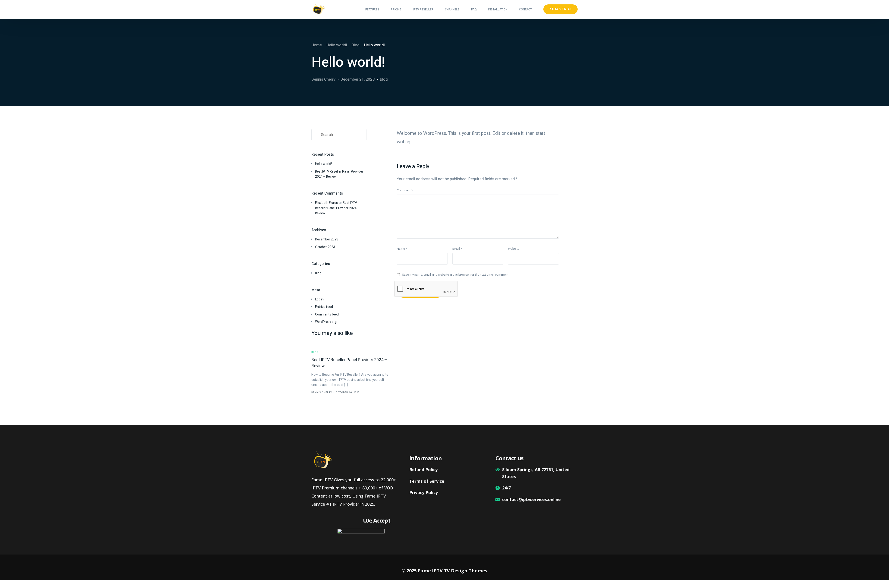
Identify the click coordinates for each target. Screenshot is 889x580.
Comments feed (327, 314)
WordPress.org (326, 321)
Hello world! (323, 163)
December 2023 (326, 239)
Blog (384, 79)
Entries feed (324, 306)
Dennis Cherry (323, 79)
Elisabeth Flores (326, 202)
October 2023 (325, 247)
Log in (319, 299)
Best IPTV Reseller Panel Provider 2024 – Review (337, 208)
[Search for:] (338, 135)
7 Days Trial (560, 9)
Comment (405, 190)
